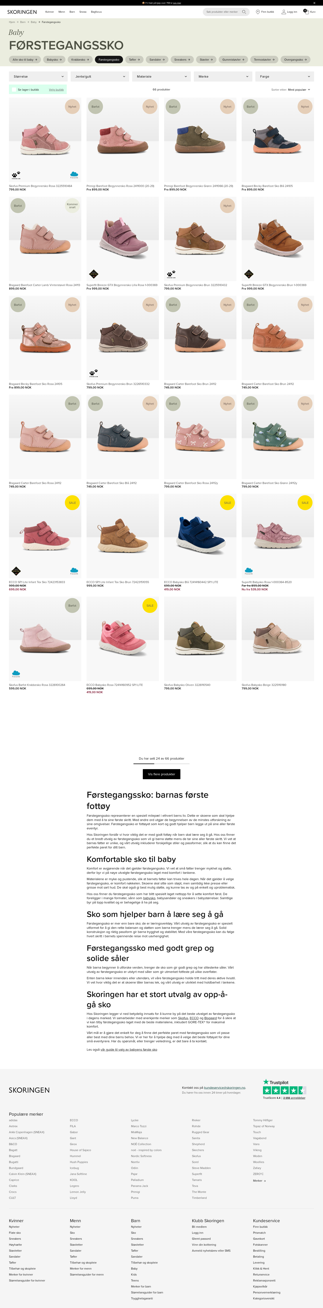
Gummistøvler (231, 59)
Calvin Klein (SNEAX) (22, 1174)
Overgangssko (293, 59)
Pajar (134, 1174)
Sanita (196, 1138)
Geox (73, 1144)
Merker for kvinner (21, 1274)
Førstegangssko (51, 22)
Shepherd (198, 1144)
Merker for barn (141, 1286)
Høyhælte (15, 1244)
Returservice (261, 1274)
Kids (134, 1274)
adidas (13, 1120)
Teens (135, 1280)
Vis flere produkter (161, 774)
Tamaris (197, 1180)
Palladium (137, 1180)
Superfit (197, 1174)
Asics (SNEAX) (18, 1138)
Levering (258, 1262)
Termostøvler (262, 59)
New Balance (139, 1138)
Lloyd (73, 1198)
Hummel (75, 1156)
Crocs (12, 1192)
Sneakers (180, 59)
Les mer (177, 2)
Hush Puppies (79, 1162)
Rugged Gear (200, 1132)
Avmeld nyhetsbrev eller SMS (211, 1250)
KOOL (74, 1180)
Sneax (83, 12)
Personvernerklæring (266, 1292)
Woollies (258, 1162)
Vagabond (259, 1138)
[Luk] (314, 3)
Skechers (198, 1150)
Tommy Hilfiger (263, 1120)
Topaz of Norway (264, 1126)
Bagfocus (96, 12)
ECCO (194, 1018)
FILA (73, 1126)
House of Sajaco (80, 1150)
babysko (149, 898)
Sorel (195, 1162)
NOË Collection (141, 1144)
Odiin (134, 1168)
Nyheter (14, 1227)
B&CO (13, 1144)
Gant (73, 1138)
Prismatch (259, 1232)
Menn (62, 12)
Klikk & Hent (261, 1268)
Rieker (196, 1120)
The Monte (199, 1192)
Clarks (13, 1186)
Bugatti (13, 1162)
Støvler (204, 59)
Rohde (196, 1126)
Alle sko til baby (23, 59)
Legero (74, 1186)
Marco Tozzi (139, 1126)
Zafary (257, 1168)
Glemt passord (201, 1238)
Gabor (74, 1132)
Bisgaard (210, 1018)
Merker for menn (81, 1268)
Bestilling (259, 1250)
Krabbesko (78, 59)
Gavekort (259, 1238)
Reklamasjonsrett (264, 1280)
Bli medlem (199, 1227)
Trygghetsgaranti (142, 1298)
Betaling (258, 1256)
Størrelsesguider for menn (87, 1274)
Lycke (135, 1120)
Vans (256, 1144)
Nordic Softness (141, 1156)
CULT (12, 1198)
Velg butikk (56, 89)
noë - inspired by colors (146, 1150)
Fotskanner (260, 1244)
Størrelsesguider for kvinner (27, 1280)
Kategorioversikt (263, 1298)
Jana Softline (78, 1174)
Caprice (14, 1180)
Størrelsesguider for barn (147, 1292)
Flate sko (15, 1232)
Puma (134, 1198)
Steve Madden (201, 1168)
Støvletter (15, 1250)
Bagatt (13, 1150)
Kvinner (49, 12)
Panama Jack (139, 1186)
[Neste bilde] (74, 139)
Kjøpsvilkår (260, 1286)
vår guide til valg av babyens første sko (129, 1049)
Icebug (74, 1168)
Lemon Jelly (78, 1192)
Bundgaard (16, 1168)
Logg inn (197, 1232)
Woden (257, 1156)
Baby (34, 22)
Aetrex (13, 1126)
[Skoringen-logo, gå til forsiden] (21, 12)
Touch (257, 1132)
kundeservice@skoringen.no (224, 1087)
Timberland (199, 1198)
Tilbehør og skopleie (22, 1268)
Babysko (52, 59)
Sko (72, 1232)
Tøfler (132, 59)
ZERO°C (258, 1174)
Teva (195, 1186)
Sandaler (155, 59)
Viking (257, 1150)
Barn (72, 12)
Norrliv (135, 1162)
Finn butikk (260, 1227)
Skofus (183, 1018)
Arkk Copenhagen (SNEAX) (26, 1132)
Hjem (12, 22)
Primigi (135, 1192)
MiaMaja (136, 1132)
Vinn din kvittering (204, 1244)
